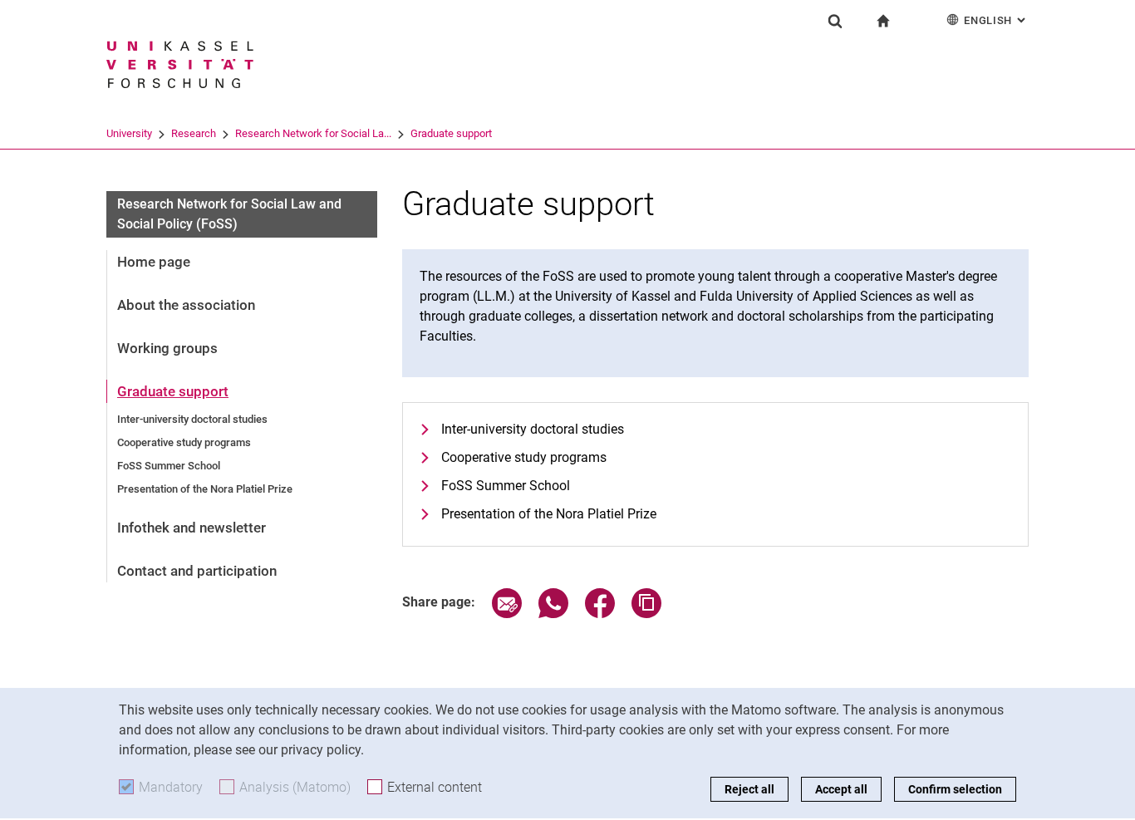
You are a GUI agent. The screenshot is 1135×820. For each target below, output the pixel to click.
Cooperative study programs (184, 442)
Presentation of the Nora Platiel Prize (204, 489)
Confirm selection (955, 789)
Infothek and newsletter (191, 527)
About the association (186, 305)
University (129, 133)
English (996, 20)
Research (193, 133)
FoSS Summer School (168, 465)
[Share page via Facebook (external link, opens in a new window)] (600, 613)
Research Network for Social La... (313, 133)
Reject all (749, 789)
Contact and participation (197, 570)
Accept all (841, 789)
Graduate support (451, 133)
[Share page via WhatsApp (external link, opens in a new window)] (553, 613)
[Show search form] (835, 20)
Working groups (167, 348)
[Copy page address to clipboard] (646, 613)
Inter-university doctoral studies (192, 419)
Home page (153, 261)
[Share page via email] (507, 613)
